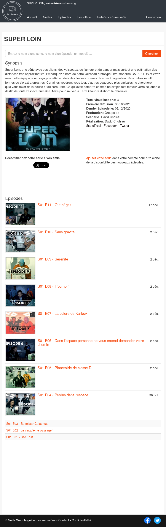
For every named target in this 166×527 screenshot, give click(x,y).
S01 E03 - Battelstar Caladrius (27, 423)
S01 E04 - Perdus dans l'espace (63, 394)
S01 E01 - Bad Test (19, 437)
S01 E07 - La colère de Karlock (62, 313)
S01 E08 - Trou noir (53, 286)
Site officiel (93, 125)
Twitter (124, 125)
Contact (63, 520)
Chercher (151, 53)
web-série (52, 3)
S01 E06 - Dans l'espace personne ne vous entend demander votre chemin (91, 342)
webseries (49, 520)
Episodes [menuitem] (64, 17)
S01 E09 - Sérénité (53, 259)
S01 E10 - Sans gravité (56, 231)
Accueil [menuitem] (32, 17)
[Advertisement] (83, 184)
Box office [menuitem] (84, 17)
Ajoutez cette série (99, 158)
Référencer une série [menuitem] (111, 17)
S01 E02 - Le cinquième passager (29, 430)
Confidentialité (81, 520)
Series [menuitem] (47, 17)
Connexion (153, 17)
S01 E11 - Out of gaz (54, 204)
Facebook (110, 125)
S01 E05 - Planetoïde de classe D (64, 367)
